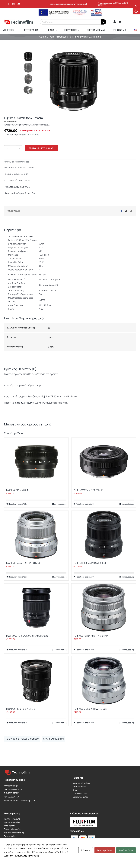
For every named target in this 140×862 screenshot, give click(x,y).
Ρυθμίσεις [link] (86, 850)
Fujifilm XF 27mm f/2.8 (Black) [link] (88, 490)
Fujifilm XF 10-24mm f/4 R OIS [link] (20, 708)
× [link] (136, 5)
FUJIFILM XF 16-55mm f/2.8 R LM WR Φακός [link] (27, 635)
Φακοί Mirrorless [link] (22, 162)
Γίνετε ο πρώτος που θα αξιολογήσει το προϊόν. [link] (27, 124)
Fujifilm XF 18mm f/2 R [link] (17, 490)
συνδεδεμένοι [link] (28, 402)
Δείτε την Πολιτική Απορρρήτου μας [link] (21, 855)
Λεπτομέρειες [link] (60, 504)
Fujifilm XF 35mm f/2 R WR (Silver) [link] (90, 708)
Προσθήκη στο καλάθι (41, 148)
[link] (136, 10)
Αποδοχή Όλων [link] (126, 850)
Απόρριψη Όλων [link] (104, 850)
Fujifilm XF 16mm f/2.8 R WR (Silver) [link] (91, 635)
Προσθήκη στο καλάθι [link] (17, 504)
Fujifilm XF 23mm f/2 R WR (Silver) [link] (23, 562)
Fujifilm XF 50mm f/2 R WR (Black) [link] (90, 562)
